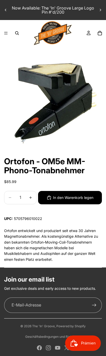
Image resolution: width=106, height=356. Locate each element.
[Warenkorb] (99, 33)
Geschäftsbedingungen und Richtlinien (53, 337)
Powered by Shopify (71, 326)
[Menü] (6, 33)
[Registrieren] (94, 305)
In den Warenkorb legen (73, 197)
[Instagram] (48, 348)
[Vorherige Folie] (5, 10)
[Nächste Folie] (100, 10)
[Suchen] (17, 33)
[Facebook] (39, 348)
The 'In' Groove (43, 326)
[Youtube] (58, 348)
